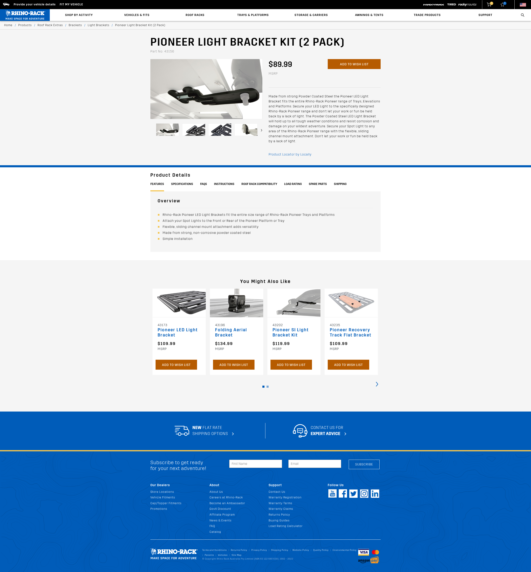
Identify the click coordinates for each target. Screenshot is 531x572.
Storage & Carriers (311, 15)
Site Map (237, 555)
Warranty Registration (285, 497)
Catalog (215, 532)
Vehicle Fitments (162, 497)
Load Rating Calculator (286, 526)
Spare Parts (318, 184)
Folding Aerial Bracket (231, 332)
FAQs (203, 184)
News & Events (220, 520)
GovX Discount (220, 509)
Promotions (158, 509)
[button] (263, 387)
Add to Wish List (354, 64)
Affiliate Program (222, 514)
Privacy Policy (259, 550)
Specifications (182, 184)
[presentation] (261, 130)
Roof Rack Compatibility (259, 184)
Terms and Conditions (214, 550)
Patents (209, 555)
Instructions (224, 184)
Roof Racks (195, 15)
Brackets (75, 25)
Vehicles (223, 555)
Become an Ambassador (227, 503)
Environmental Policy (345, 550)
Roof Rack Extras (50, 25)
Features (157, 184)
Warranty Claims (281, 509)
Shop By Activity (79, 15)
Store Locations (162, 492)
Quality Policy (321, 550)
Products (25, 25)
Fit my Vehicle (71, 4)
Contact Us (277, 492)
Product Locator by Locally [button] (290, 154)
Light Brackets (98, 25)
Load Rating (293, 184)
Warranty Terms (280, 503)
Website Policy (300, 550)
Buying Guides (279, 520)
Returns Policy (279, 514)
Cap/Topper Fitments (165, 503)
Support (485, 15)
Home (8, 25)
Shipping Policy (279, 550)
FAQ (212, 526)
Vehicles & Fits (137, 15)
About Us (216, 492)
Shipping (340, 184)
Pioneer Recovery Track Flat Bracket (350, 332)
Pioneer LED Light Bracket (178, 332)
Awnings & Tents (369, 15)
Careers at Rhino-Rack (226, 497)
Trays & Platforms (253, 15)
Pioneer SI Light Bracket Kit (291, 332)
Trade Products (427, 15)
